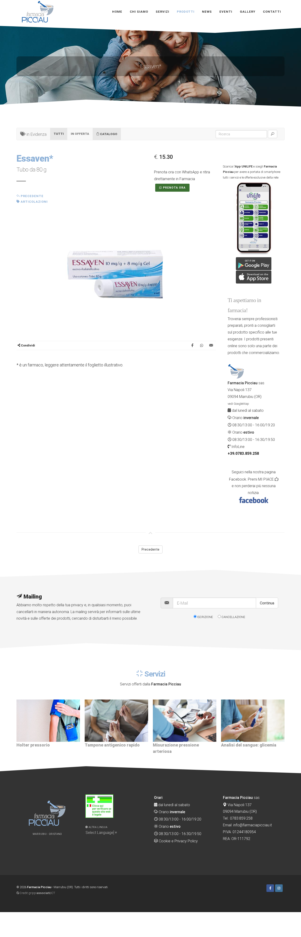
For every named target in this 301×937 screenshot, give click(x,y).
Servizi (154, 673)
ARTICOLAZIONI (34, 201)
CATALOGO (108, 134)
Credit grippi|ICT (37, 893)
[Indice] (284, 887)
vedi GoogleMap (238, 403)
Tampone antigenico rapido (43, 745)
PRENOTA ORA (174, 187)
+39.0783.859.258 (243, 453)
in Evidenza (36, 134)
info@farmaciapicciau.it (252, 825)
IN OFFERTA (80, 134)
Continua (267, 603)
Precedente (32, 196)
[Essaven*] (116, 274)
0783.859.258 (241, 818)
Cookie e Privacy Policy (178, 841)
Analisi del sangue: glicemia (180, 745)
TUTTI (59, 134)
